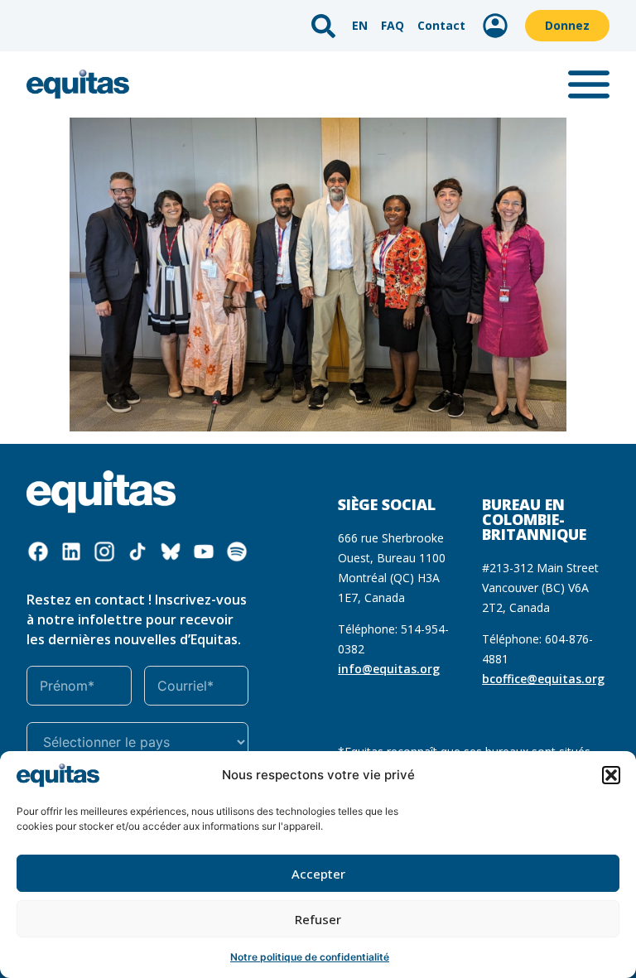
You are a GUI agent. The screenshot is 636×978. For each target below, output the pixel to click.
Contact (441, 25)
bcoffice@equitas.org (543, 679)
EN (360, 25)
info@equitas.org (389, 669)
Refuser (318, 919)
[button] (611, 775)
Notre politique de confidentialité (309, 957)
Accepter (318, 873)
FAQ (392, 25)
